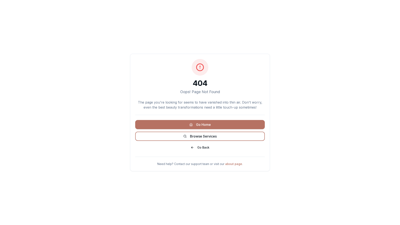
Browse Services (203, 136)
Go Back (203, 147)
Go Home (203, 124)
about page (233, 164)
